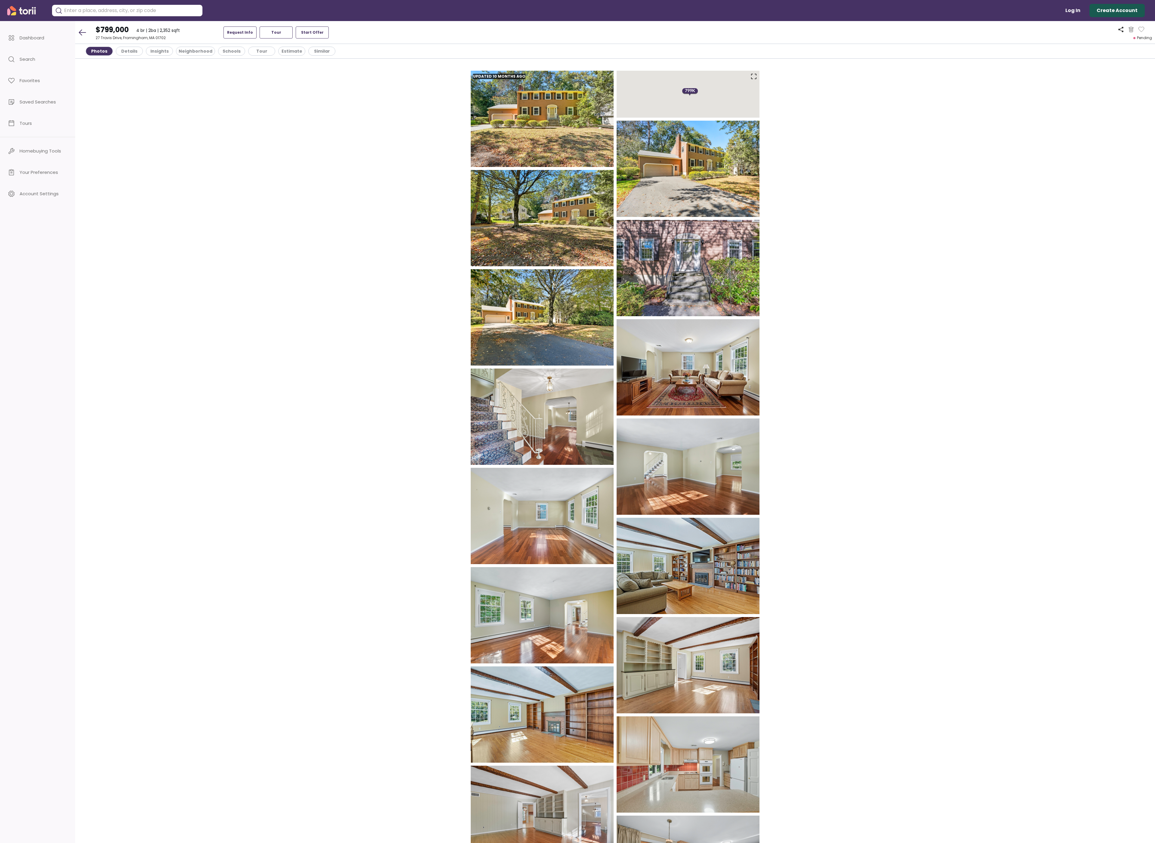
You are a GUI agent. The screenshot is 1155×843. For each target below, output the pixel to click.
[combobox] (131, 10)
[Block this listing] (1131, 29)
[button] (37, 37)
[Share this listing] (1121, 29)
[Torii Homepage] (25, 10)
